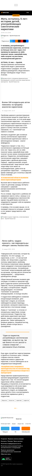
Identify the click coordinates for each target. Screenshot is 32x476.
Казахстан (11, 400)
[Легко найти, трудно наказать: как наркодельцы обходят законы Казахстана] (16, 227)
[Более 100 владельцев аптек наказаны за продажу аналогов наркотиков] (16, 89)
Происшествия (5, 423)
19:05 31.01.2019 (6, 32)
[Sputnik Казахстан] (5, 13)
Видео (14, 423)
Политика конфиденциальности (11, 443)
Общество (4, 400)
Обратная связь (6, 454)
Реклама (10, 441)
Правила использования (16, 439)
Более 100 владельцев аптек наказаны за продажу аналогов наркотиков (16, 104)
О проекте (4, 439)
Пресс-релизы (18, 441)
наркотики (19, 400)
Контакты (4, 441)
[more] (29, 110)
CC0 (2, 38)
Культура (28, 423)
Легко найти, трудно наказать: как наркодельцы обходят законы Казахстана (15, 243)
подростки (26, 400)
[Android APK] (6, 459)
